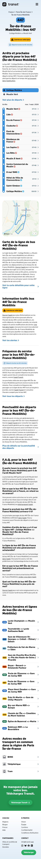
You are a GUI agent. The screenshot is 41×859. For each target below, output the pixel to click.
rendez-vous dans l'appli (27, 577)
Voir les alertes (9, 340)
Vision (23, 822)
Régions (5, 822)
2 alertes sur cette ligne (22, 39)
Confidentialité (26, 830)
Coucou (5, 818)
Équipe (23, 824)
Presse (4, 827)
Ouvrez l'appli (20, 267)
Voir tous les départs (12, 396)
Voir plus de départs (12, 100)
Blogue (5, 824)
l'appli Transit (18, 377)
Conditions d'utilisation (29, 833)
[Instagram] (22, 846)
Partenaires (7, 838)
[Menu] (37, 4)
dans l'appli (22, 518)
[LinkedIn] (32, 846)
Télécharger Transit (19, 802)
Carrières (24, 827)
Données (5, 847)
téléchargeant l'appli (25, 504)
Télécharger (29, 852)
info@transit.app (27, 842)
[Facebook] (29, 846)
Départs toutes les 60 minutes (22, 45)
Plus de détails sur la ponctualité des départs (18, 447)
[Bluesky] (25, 845)
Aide (4, 830)
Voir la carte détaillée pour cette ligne (18, 286)
